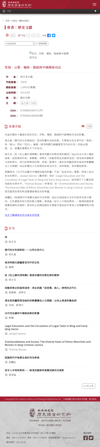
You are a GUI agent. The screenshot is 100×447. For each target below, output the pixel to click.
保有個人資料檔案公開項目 (50, 425)
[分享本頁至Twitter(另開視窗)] (53, 35)
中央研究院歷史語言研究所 (17, 4)
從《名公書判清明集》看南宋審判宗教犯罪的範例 (32, 275)
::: (3, 20)
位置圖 (52, 433)
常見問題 (67, 420)
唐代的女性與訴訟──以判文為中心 (24, 249)
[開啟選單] (94, 4)
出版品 (14, 20)
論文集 (25, 103)
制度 (33, 103)
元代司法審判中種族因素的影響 (22, 313)
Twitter (91, 437)
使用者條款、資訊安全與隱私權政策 (45, 420)
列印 (13, 35)
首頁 (7, 20)
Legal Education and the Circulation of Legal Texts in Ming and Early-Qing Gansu (46, 327)
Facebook (85, 437)
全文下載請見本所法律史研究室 (22, 215)
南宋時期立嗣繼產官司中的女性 (22, 262)
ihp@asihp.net (69, 437)
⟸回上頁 (88, 385)
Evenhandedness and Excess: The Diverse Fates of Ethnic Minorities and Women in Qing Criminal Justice (48, 343)
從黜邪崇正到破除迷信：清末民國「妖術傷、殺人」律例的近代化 (41, 287)
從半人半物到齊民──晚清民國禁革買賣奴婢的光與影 (34, 370)
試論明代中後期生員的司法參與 (22, 357)
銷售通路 (43, 43)
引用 (89, 126)
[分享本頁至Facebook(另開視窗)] (49, 35)
